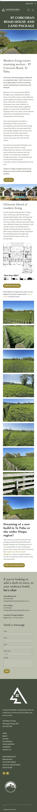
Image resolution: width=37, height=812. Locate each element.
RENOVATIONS (7, 759)
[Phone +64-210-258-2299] (33, 10)
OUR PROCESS (7, 742)
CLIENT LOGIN (29, 3)
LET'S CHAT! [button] (9, 180)
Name (5, 631)
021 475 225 (8, 608)
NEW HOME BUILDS (9, 757)
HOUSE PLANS (7, 768)
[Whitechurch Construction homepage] (14, 10)
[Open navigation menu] (28, 10)
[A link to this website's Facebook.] (4, 773)
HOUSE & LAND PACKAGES (11, 765)
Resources (21, 804)
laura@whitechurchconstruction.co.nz (16, 610)
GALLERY (6, 739)
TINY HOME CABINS (9, 762)
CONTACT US (7, 750)
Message (6, 657)
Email (5, 644)
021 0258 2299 (8, 599)
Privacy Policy (15, 804)
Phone (5, 637)
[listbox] (18, 654)
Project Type (7, 651)
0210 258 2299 (7, 726)
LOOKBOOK (6, 747)
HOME (5, 733)
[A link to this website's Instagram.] (7, 773)
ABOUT (5, 736)
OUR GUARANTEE (8, 744)
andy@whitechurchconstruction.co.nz (16, 601)
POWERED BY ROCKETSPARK (9, 809)
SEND (7, 671)
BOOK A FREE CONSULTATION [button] (14, 565)
